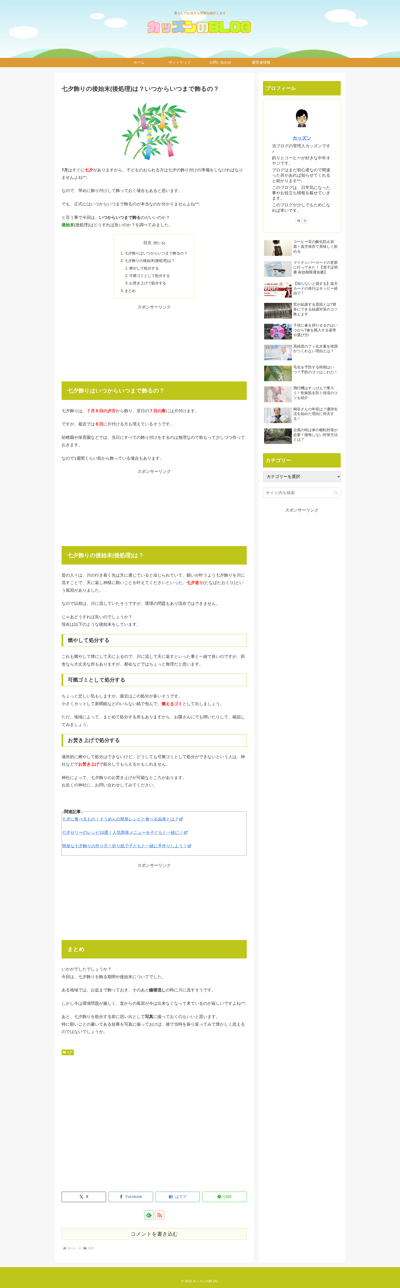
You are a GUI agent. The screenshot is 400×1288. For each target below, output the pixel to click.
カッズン (302, 138)
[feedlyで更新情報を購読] (148, 1215)
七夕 (69, 1052)
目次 (147, 242)
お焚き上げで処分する (147, 283)
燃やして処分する (144, 268)
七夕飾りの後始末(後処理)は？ (150, 260)
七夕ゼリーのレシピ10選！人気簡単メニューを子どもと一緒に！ (122, 832)
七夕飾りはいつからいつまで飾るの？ (156, 253)
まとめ (130, 291)
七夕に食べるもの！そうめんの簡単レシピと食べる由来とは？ (120, 819)
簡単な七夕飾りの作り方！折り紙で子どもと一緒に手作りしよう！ (124, 846)
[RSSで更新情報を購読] (159, 1215)
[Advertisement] (154, 343)
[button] (336, 493)
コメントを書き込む (154, 1234)
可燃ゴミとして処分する (149, 275)
